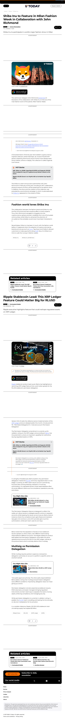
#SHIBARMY (45, 145)
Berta (47, 433)
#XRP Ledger (34, 613)
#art (41, 145)
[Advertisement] (32, 47)
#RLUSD (25, 613)
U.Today (22, 366)
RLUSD (28, 480)
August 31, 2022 (39, 150)
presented (42, 98)
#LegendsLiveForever (33, 144)
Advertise (6, 697)
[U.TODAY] (32, 6)
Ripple (14, 384)
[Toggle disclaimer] (13, 371)
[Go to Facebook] (47, 681)
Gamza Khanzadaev (15, 26)
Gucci (31, 229)
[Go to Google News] (19, 91)
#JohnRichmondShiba (21, 145)
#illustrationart (35, 145)
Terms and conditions (9, 716)
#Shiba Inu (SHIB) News (28, 237)
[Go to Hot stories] (51, 167)
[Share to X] (56, 27)
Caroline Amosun (39, 665)
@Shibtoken (28, 141)
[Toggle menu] (6, 6)
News (5, 26)
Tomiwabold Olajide (17, 289)
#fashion (29, 145)
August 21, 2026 (33, 474)
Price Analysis (7, 691)
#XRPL (43, 613)
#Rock (17, 147)
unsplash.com (23, 86)
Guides (5, 694)
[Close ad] (64, 1)
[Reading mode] (29, 245)
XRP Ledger (15, 423)
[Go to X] (34, 681)
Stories (5, 689)
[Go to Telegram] (59, 681)
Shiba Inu (16, 193)
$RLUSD (32, 462)
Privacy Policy (19, 716)
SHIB (36, 231)
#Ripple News (16, 613)
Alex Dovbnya (33, 571)
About (5, 699)
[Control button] (60, 27)
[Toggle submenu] (61, 687)
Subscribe (13, 674)
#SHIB (41, 144)
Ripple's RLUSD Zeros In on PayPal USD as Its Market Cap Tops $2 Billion (32, 177)
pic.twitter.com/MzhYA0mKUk (26, 147)
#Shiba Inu (16, 237)
